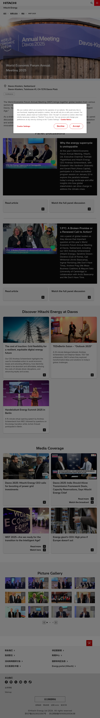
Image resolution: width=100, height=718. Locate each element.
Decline (61, 126)
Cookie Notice (66, 119)
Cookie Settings (23, 126)
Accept (76, 126)
